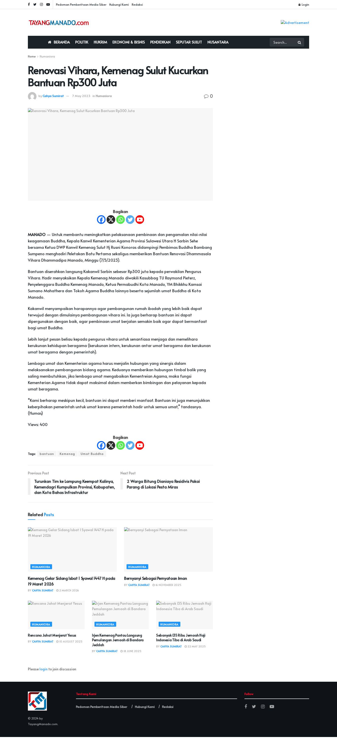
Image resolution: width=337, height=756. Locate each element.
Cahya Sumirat (53, 96)
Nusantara (217, 41)
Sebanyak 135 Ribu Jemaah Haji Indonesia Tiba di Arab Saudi (181, 637)
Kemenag (67, 454)
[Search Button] (299, 42)
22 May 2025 (196, 646)
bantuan (47, 454)
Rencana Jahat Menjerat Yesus (52, 635)
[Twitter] (130, 219)
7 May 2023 (81, 96)
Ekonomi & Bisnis (128, 41)
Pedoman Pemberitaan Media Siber (81, 4)
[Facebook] (101, 219)
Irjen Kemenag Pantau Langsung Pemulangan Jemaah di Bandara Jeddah (118, 640)
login (43, 669)
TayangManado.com (42, 724)
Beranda (62, 41)
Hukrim (100, 41)
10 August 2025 (70, 641)
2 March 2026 (68, 590)
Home (32, 56)
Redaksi (137, 4)
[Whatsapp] (120, 219)
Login (305, 4)
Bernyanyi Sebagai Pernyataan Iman (155, 578)
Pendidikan (160, 41)
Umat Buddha (92, 454)
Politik (81, 41)
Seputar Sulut (189, 41)
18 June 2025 (132, 651)
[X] (111, 219)
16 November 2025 (168, 585)
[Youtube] (139, 219)
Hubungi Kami (119, 4)
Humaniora (47, 56)
